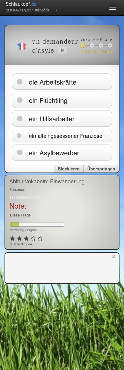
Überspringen (101, 169)
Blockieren (69, 169)
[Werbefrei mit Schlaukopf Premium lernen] (113, 267)
